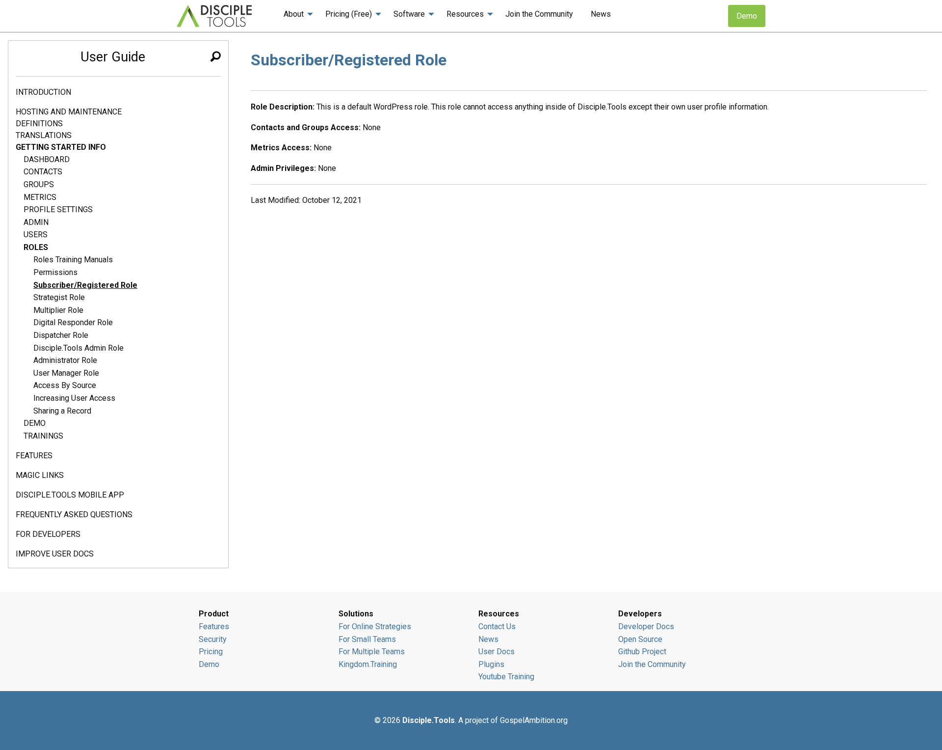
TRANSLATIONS (44, 135)
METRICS (40, 197)
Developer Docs (646, 626)
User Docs (496, 651)
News (488, 639)
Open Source (640, 639)
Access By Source (64, 385)
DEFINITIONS (39, 123)
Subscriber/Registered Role (85, 285)
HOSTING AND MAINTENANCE (69, 111)
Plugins (491, 664)
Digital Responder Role (73, 322)
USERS (36, 234)
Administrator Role (65, 360)
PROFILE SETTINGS (58, 209)
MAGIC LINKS (40, 475)
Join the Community (652, 664)
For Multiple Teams (372, 651)
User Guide (112, 57)
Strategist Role (59, 297)
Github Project (642, 651)
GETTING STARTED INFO (61, 147)
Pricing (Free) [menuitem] (348, 14)
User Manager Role (66, 373)
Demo (746, 16)
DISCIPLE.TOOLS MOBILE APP (70, 495)
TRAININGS (43, 436)
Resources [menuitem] (465, 14)
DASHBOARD (47, 159)
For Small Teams (367, 639)
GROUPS (39, 184)
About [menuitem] (294, 14)
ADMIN (36, 222)
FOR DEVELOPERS (48, 534)
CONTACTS (43, 171)
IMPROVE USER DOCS (55, 553)
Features (214, 626)
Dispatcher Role (60, 335)
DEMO (35, 423)
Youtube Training (506, 676)
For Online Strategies (375, 626)
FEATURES (34, 455)
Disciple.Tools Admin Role (78, 348)
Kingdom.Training (368, 664)
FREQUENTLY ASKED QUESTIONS (74, 514)
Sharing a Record (62, 411)
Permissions (55, 272)
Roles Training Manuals (73, 259)
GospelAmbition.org (534, 720)
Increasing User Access (74, 398)
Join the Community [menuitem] (539, 14)
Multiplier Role (58, 310)
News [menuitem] (601, 14)
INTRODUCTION (43, 92)
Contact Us (497, 626)
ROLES (36, 247)
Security (213, 639)
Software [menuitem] (409, 14)
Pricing (211, 651)
